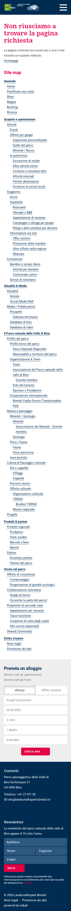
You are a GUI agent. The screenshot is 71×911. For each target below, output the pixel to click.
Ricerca (12, 112)
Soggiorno (14, 192)
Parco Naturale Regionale (29, 349)
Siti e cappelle (19, 468)
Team (16, 364)
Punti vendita (18, 537)
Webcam (18, 254)
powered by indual (16, 905)
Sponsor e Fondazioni (27, 390)
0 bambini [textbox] (13, 740)
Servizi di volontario (23, 280)
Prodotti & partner (15, 521)
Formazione (14, 259)
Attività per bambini (25, 269)
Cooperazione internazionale (29, 395)
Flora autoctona (23, 452)
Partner (11, 552)
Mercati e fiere (19, 542)
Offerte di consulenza (21, 574)
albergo (20, 690)
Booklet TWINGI (26, 504)
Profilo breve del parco (24, 344)
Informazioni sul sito (23, 233)
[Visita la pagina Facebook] (5, 810)
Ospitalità (16, 202)
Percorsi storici (20, 483)
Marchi (14, 547)
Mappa (11, 102)
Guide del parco (23, 145)
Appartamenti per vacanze (27, 610)
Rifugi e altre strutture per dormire (35, 228)
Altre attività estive (25, 166)
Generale (10, 81)
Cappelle (18, 478)
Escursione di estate (26, 161)
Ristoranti (19, 207)
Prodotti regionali (18, 527)
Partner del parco (21, 563)
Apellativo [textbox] (13, 842)
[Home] (22, 7)
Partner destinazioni (26, 181)
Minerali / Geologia (22, 416)
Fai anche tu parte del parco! (28, 600)
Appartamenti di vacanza (29, 217)
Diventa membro (26, 380)
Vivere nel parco (14, 569)
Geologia (19, 437)
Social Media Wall (22, 301)
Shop (10, 96)
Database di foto (21, 322)
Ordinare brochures (25, 317)
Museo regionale (24, 509)
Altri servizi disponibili (24, 626)
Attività (11, 124)
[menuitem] (35, 81)
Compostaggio (19, 579)
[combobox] (35, 700)
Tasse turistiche (20, 616)
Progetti (12, 514)
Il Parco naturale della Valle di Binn (27, 333)
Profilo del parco (18, 338)
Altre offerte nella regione (30, 248)
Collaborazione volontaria (24, 590)
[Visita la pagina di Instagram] (6, 810)
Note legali (14, 643)
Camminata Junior (25, 274)
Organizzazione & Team (25, 359)
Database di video (21, 327)
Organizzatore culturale (28, 494)
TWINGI (18, 499)
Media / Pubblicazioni (21, 306)
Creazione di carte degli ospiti (29, 621)
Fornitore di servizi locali (29, 186)
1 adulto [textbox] (12, 730)
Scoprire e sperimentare (19, 119)
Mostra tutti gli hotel (17, 680)
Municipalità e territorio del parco (35, 354)
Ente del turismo (24, 385)
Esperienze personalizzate (30, 140)
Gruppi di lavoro (20, 595)
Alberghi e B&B (22, 212)
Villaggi (18, 473)
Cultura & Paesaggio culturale (26, 463)
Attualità (12, 291)
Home (11, 86)
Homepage (11, 60)
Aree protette (18, 457)
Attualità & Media (15, 286)
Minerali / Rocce (24, 150)
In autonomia (18, 155)
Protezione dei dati (19, 649)
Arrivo (14, 197)
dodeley (27, 883)
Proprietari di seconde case (25, 605)
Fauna (17, 447)
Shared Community (19, 631)
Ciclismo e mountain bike (30, 171)
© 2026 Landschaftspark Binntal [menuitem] (25, 895)
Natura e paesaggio (20, 411)
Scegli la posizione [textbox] (19, 700)
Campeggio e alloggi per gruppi (33, 223)
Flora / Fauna (18, 442)
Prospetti (16, 312)
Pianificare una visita (20, 91)
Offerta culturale (20, 488)
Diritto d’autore (13, 638)
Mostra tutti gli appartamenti (23, 674)
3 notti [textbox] (11, 720)
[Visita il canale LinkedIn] (8, 810)
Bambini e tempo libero (25, 264)
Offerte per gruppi (21, 135)
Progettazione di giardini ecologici (32, 585)
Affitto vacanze (51, 690)
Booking (12, 107)
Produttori (16, 532)
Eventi (14, 130)
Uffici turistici (22, 238)
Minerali (18, 421)
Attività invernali (23, 176)
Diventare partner (21, 558)
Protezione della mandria (29, 243)
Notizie (14, 296)
